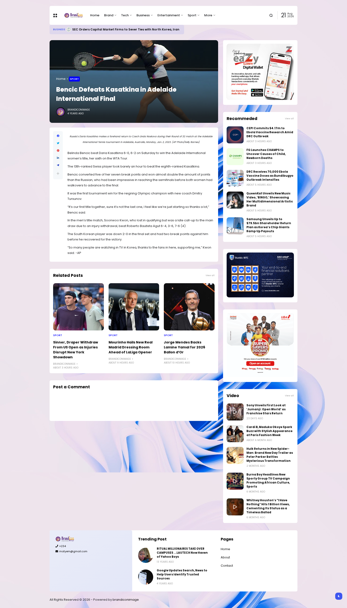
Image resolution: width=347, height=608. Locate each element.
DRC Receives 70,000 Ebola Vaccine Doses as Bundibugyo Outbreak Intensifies (269, 176)
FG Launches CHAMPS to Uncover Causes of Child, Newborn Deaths (266, 154)
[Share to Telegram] (58, 165)
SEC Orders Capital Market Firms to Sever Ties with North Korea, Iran (125, 29)
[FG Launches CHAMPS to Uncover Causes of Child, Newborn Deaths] (235, 156)
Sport (192, 15)
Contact (227, 565)
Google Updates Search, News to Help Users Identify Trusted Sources (182, 574)
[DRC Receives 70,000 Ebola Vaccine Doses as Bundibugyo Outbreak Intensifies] (235, 178)
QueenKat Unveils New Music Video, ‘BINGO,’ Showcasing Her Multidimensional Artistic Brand (269, 199)
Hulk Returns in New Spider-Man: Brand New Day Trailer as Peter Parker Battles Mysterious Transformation (269, 455)
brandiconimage (126, 599)
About (225, 557)
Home (94, 15)
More (208, 15)
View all (210, 275)
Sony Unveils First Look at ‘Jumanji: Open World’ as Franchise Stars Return (266, 409)
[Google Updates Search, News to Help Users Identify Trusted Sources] (145, 577)
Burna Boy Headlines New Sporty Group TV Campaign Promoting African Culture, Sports (268, 480)
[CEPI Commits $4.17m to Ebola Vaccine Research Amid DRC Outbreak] (235, 134)
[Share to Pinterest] (58, 150)
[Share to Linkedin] (58, 158)
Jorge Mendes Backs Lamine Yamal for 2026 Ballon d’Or (184, 347)
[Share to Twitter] (58, 143)
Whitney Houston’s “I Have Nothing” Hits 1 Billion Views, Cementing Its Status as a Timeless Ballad (268, 506)
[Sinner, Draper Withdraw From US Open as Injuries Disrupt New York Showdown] (78, 306)
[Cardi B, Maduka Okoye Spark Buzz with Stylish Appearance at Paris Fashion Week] (235, 433)
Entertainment (168, 15)
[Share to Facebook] (58, 136)
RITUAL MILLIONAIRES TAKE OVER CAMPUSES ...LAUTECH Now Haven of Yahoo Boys (182, 553)
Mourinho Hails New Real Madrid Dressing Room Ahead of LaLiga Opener (130, 347)
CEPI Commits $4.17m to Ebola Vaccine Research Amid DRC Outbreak (269, 132)
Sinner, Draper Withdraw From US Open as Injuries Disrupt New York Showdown (75, 350)
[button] (58, 173)
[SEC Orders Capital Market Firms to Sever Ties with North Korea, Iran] (68, 29)
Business (143, 15)
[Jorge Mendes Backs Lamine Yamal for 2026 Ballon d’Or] (189, 306)
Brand (108, 15)
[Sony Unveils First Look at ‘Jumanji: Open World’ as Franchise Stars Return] (235, 411)
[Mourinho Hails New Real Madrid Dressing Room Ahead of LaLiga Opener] (134, 306)
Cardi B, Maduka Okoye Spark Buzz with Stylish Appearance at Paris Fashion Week (269, 431)
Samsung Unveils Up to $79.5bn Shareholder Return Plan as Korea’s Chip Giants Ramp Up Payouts (268, 225)
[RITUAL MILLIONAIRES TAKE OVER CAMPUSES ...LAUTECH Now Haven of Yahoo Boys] (145, 555)
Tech (125, 15)
